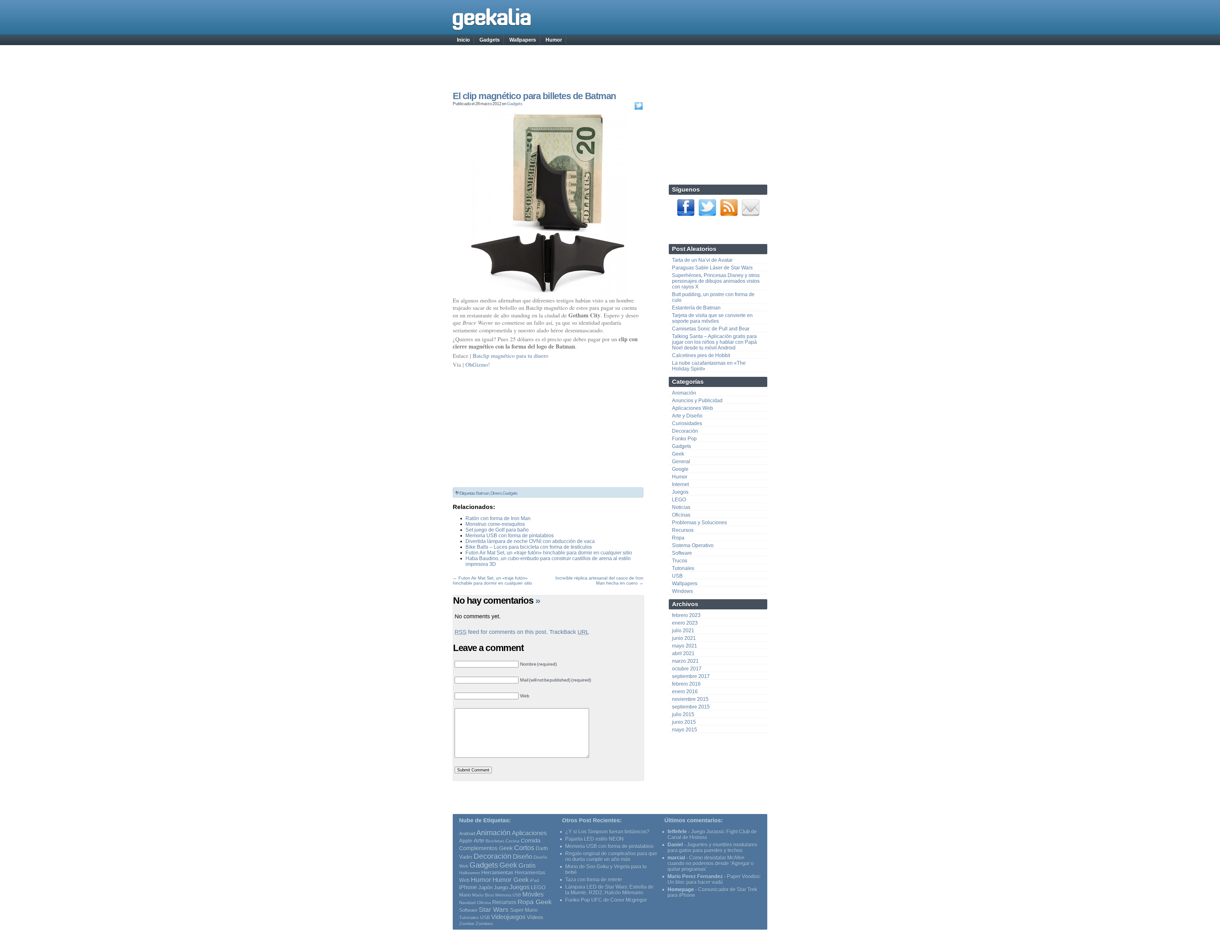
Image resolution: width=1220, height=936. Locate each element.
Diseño (522, 856)
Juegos (680, 492)
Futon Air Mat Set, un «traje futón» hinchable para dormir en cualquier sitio (548, 552)
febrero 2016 (686, 684)
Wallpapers (522, 40)
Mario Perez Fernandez (695, 876)
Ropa (678, 537)
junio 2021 (684, 638)
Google (680, 469)
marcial (676, 857)
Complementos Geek (486, 848)
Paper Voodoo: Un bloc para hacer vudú (714, 879)
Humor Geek (510, 879)
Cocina (512, 841)
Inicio (463, 40)
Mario (465, 895)
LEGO (679, 499)
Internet (680, 484)
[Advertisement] (610, 62)
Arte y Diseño (687, 415)
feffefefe (677, 831)
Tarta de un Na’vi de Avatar (702, 260)
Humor (554, 40)
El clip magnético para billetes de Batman (534, 96)
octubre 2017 (687, 668)
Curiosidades (687, 423)
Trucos (679, 560)
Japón (485, 888)
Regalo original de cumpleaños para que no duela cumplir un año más (611, 856)
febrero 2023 (686, 615)
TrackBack (569, 632)
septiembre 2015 (691, 706)
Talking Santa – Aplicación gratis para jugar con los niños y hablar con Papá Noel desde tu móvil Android (714, 342)
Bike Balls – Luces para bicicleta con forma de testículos (528, 547)
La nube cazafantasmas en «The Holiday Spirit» (709, 365)
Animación (684, 393)
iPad (534, 880)
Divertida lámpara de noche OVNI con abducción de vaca (530, 541)
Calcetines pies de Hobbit (701, 355)
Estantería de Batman (696, 307)
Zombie (466, 923)
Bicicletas (494, 841)
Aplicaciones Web (692, 408)
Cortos (524, 848)
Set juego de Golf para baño (497, 529)
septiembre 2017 (691, 676)
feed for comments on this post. (501, 632)
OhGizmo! (477, 364)
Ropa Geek (535, 901)
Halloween (469, 872)
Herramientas (497, 873)
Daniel (675, 844)
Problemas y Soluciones (699, 522)
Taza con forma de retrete (593, 879)
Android (467, 833)
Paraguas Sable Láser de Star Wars (712, 267)
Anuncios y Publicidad (697, 400)
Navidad (467, 902)
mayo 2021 (684, 645)
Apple (465, 841)
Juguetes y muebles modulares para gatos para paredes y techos (712, 847)
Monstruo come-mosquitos (495, 524)
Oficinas (681, 515)
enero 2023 (685, 623)
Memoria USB (508, 895)
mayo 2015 (684, 729)
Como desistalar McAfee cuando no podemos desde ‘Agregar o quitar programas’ (711, 863)
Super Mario (524, 910)
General (681, 461)
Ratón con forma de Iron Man (498, 518)
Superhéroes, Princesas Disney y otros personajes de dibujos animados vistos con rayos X (716, 281)
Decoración (685, 431)
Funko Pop (684, 438)
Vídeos (535, 917)
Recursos (683, 530)
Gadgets (489, 40)
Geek (678, 454)
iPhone (468, 887)
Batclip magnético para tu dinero (510, 355)
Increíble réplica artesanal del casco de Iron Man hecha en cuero (599, 580)
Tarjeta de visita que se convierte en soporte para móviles (712, 318)
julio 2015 (683, 714)
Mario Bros (483, 895)
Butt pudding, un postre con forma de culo (713, 297)
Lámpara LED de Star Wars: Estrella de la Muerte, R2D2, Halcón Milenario (609, 889)
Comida (530, 840)
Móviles (533, 894)
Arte (479, 841)
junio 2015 (684, 722)
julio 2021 (683, 630)
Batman (482, 493)
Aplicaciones (529, 833)
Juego (501, 888)
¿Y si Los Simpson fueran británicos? (607, 831)
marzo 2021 (685, 661)
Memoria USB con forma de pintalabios (509, 535)
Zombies (484, 923)
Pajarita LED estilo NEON (594, 839)
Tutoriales (683, 568)
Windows (682, 591)
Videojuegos (508, 916)
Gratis (527, 865)
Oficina (484, 902)
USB (677, 576)
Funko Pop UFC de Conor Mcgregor (606, 900)
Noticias (681, 507)
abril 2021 (683, 653)
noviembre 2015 (690, 699)
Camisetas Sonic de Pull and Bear (710, 328)
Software (682, 553)
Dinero (496, 493)
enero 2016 (685, 691)
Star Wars (494, 909)
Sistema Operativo (693, 545)
